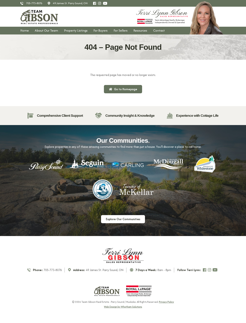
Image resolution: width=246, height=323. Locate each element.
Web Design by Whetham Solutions (123, 307)
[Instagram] (100, 3)
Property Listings (76, 30)
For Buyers (100, 30)
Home (24, 30)
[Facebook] (95, 3)
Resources (140, 30)
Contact (159, 30)
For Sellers (121, 30)
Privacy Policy (166, 302)
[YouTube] (106, 3)
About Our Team (46, 30)
